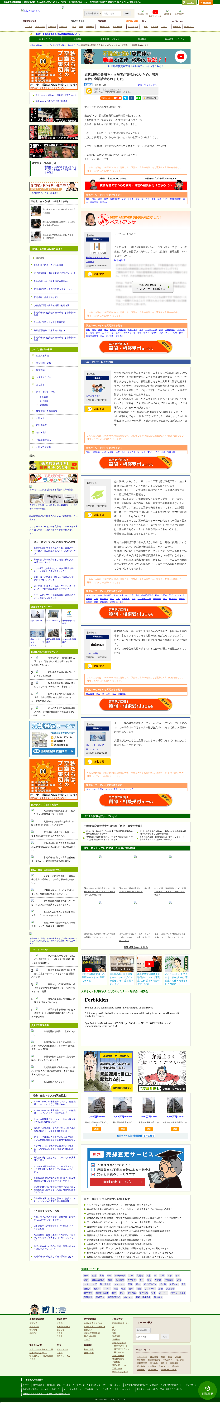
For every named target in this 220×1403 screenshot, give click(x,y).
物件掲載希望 (38, 1385)
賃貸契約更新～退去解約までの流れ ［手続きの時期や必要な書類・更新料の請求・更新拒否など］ (53, 1071)
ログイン (190, 2)
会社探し (177, 26)
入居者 (131, 199)
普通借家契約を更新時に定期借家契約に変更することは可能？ (53, 1058)
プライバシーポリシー (112, 1385)
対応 (165, 199)
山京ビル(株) (92, 653)
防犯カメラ (164, 1366)
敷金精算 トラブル (174, 39)
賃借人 (146, 333)
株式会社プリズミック (54, 1082)
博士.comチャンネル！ (124, 1389)
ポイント (123, 602)
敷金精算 (132, 1293)
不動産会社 (41, 418)
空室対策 (28, 26)
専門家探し (189, 26)
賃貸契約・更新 (43, 363)
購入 (74, 26)
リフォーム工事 (144, 599)
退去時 (119, 333)
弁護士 (59, 1333)
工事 (153, 199)
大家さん (127, 333)
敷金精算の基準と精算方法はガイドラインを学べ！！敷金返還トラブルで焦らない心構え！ (163, 838)
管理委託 (157, 599)
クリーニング (151, 330)
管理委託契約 (114, 1297)
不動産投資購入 (43, 440)
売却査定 (116, 1336)
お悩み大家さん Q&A (93, 1323)
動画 (146, 26)
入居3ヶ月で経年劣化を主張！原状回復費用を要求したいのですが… (52, 823)
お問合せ (154, 1385)
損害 (157, 595)
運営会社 (26, 1385)
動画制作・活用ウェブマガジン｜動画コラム (42, 1389)
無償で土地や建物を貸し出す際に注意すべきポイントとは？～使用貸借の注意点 (53, 973)
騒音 (163, 1357)
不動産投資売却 (43, 447)
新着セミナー (62, 1349)
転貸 (170, 1357)
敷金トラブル (45, 39)
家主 (98, 333)
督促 (100, 330)
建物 (100, 595)
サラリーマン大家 (169, 1369)
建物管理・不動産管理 (46, 411)
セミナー (154, 26)
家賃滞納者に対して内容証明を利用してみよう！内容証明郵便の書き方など (53, 859)
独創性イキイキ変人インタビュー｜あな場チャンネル (46, 1394)
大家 (124, 199)
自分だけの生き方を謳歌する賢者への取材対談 (51, 489)
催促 (106, 199)
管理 (94, 199)
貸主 (112, 599)
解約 (88, 199)
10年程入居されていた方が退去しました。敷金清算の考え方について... (53, 892)
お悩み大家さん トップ (40, 45)
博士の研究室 (143, 14)
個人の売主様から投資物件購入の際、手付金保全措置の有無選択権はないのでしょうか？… (53, 711)
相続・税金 (105, 26)
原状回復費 (115, 199)
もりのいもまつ (110, 89)
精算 (159, 199)
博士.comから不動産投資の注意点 (51, 101)
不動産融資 (41, 425)
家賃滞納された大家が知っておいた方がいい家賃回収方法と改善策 (53, 812)
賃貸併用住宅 (118, 1359)
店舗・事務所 (118, 1355)
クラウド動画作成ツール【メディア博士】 (178, 1385)
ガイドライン (108, 333)
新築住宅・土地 (119, 1365)
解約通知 (44, 405)
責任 (88, 330)
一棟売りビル (118, 1352)
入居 (147, 199)
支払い (154, 333)
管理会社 (104, 202)
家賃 (139, 333)
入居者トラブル (43, 377)
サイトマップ (79, 1385)
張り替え (158, 1297)
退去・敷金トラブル (71, 45)
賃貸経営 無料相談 (92, 1333)
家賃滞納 (40, 370)
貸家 (137, 199)
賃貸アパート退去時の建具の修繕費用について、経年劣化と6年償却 (53, 924)
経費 (118, 452)
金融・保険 (117, 26)
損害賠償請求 (147, 595)
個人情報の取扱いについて (136, 1385)
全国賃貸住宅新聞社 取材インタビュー (53, 1033)
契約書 (113, 330)
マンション (119, 1284)
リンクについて (93, 1385)
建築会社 (60, 1330)
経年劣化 (78, 39)
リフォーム (91, 595)
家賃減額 (174, 1363)
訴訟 (92, 333)
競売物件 (141, 1366)
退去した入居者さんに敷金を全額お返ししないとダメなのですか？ (53, 914)
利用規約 (51, 1385)
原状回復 (142, 39)
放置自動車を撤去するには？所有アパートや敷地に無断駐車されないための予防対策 (53, 1013)
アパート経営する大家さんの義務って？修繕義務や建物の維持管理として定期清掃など (163, 832)
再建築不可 (142, 1363)
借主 (181, 333)
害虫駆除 (154, 1363)
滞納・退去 (40, 26)
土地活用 (63, 26)
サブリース (153, 1369)
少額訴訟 (122, 330)
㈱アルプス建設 (93, 396)
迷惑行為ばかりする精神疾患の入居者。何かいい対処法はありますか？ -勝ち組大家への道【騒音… (53, 1046)
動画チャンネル (155, 16)
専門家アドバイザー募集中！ (45, 193)
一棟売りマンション (121, 1349)
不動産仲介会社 (63, 1326)
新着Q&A (88, 1330)
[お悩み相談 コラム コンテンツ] (92, 13)
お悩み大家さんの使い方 (94, 1326)
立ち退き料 (168, 1360)
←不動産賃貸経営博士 (11, 2)
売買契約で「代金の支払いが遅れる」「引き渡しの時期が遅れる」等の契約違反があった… (53, 661)
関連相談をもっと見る (136, 947)
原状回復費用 (175, 199)
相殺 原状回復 (143, 1297)
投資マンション (119, 1343)
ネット (168, 333)
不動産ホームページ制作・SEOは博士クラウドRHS (159, 1389)
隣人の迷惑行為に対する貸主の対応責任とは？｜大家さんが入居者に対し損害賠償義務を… (53, 959)
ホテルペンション (120, 1372)
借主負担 (123, 595)
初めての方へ (180, 14)
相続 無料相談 (90, 1336)
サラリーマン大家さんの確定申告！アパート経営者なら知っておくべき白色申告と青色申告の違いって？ (53, 530)
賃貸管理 (52, 26)
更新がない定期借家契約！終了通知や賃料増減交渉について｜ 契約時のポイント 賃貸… (53, 988)
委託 (171, 595)
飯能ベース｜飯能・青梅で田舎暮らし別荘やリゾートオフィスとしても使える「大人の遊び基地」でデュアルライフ (53, 940)
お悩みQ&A (133, 26)
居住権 (164, 1363)
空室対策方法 (42, 355)
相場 (175, 333)
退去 (100, 199)
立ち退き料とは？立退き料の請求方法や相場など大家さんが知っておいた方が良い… (53, 846)
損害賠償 (104, 599)
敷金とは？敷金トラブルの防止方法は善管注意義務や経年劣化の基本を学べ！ (109, 832)
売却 (81, 26)
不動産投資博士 (77, 21)
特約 (102, 336)
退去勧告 (176, 1366)
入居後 (178, 1357)
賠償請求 (173, 599)
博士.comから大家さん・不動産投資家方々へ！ (55, 95)
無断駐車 (141, 1360)
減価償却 (141, 1369)
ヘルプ (87, 1339)
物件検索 (90, 26)
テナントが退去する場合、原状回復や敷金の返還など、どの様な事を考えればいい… (53, 879)
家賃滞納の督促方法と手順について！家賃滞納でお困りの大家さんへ (53, 834)
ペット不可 (142, 1357)
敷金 (96, 602)
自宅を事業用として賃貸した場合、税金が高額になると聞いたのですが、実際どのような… (53, 697)
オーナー (125, 599)
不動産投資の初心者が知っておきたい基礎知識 (54, 674)
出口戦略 (152, 1366)
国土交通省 (170, 330)
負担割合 (108, 595)
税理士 (59, 1336)
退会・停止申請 (64, 1385)
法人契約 (180, 1360)
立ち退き (40, 384)
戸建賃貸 (116, 1362)
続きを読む (120, 260)
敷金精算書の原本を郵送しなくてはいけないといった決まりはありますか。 (53, 903)
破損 (141, 330)
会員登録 (207, 2)
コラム (164, 26)
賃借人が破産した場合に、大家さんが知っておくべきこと (54, 1000)
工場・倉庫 (117, 1368)
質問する (167, 14)
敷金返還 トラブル (109, 39)
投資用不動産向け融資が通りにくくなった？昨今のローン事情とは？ (54, 685)
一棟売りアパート (120, 1346)
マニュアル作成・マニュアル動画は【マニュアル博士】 (88, 1389)
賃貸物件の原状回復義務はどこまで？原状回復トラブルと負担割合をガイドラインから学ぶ (109, 838)
